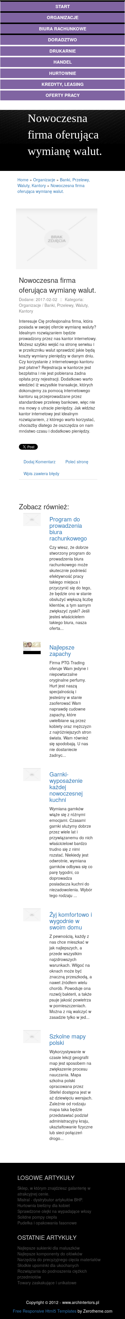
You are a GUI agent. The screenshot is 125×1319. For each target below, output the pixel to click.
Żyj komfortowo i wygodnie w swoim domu (70, 920)
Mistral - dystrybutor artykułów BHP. (50, 1199)
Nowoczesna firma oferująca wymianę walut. (51, 188)
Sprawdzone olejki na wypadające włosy (54, 1211)
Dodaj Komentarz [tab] (40, 461)
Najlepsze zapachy (61, 650)
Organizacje (44, 179)
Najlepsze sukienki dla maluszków (48, 1248)
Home (22, 179)
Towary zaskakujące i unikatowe (46, 1282)
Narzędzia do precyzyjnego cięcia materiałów (59, 1259)
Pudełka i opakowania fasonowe (47, 1223)
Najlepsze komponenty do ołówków (49, 1254)
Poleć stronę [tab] (76, 461)
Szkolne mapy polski (67, 1039)
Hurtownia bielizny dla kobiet (43, 1205)
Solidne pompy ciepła (37, 1217)
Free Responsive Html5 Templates (44, 1311)
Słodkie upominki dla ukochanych (48, 1265)
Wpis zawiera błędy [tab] (41, 473)
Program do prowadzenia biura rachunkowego (68, 528)
